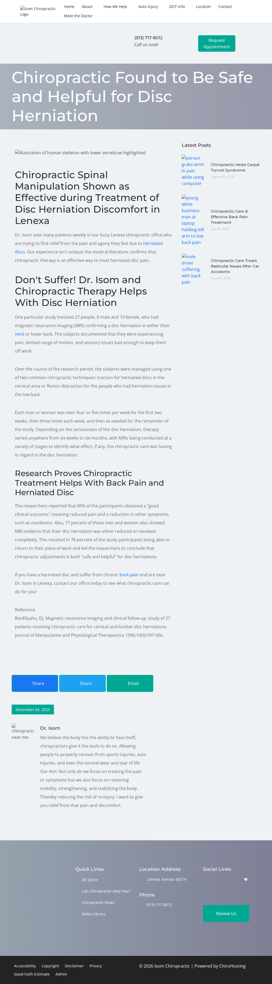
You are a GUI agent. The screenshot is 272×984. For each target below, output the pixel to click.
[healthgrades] (246, 879)
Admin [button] (61, 974)
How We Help (115, 6)
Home (69, 6)
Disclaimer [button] (74, 965)
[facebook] (219, 879)
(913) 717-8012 (159, 904)
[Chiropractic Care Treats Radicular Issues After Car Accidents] (194, 269)
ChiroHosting (232, 966)
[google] (205, 879)
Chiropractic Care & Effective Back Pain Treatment (229, 217)
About (87, 6)
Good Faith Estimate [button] (32, 974)
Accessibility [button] (25, 965)
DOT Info (177, 6)
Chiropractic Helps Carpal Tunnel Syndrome (235, 167)
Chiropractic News (98, 902)
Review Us (226, 913)
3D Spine (90, 879)
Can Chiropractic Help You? (106, 891)
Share (37, 683)
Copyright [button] (50, 965)
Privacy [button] (96, 965)
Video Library (93, 913)
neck (19, 334)
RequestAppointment (216, 43)
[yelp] (232, 879)
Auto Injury (148, 6)
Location (203, 6)
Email (133, 683)
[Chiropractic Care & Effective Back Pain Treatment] (194, 219)
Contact (225, 6)
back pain (129, 575)
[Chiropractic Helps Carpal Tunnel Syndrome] (194, 170)
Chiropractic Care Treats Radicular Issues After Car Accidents (235, 266)
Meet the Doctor (78, 15)
